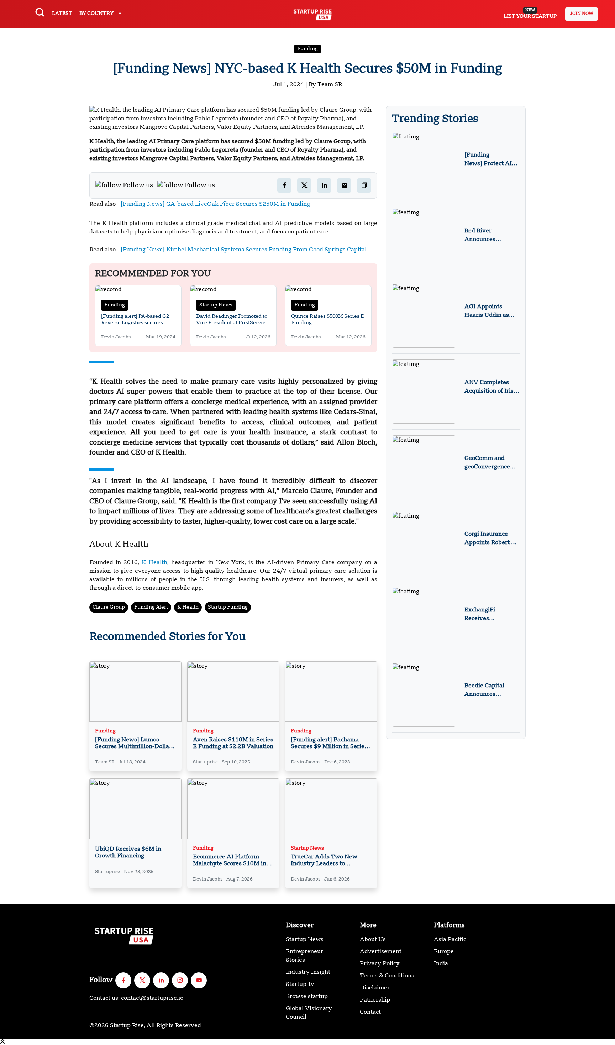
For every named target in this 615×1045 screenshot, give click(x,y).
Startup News (215, 305)
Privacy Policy (380, 964)
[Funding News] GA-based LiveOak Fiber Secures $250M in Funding (214, 204)
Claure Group (109, 607)
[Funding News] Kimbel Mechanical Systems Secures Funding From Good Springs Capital (244, 250)
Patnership (375, 1000)
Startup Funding (228, 607)
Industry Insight (308, 972)
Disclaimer (375, 988)
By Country (97, 13)
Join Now (581, 14)
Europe (444, 952)
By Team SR (325, 85)
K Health (154, 563)
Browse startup (307, 996)
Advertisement (380, 952)
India (441, 964)
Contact (370, 1012)
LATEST (62, 13)
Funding (307, 48)
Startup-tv (300, 984)
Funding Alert (151, 607)
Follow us (138, 185)
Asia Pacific (450, 939)
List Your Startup (530, 13)
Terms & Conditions (387, 976)
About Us (373, 939)
